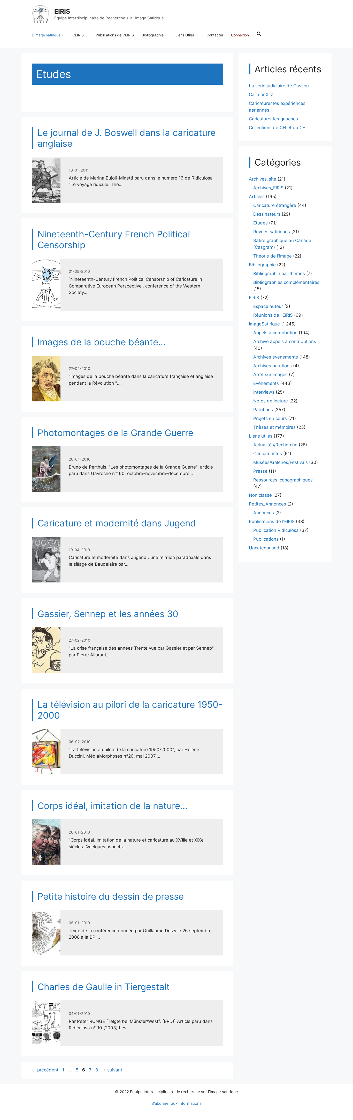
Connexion (240, 35)
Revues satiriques (271, 231)
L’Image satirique (46, 35)
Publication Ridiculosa (276, 530)
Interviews (263, 392)
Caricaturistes (267, 453)
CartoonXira (261, 94)
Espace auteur (268, 306)
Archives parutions (272, 365)
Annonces (263, 512)
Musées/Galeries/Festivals (280, 462)
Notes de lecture (270, 400)
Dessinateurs (266, 214)
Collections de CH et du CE (277, 127)
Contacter (214, 35)
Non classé (260, 495)
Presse (260, 471)
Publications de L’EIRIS (115, 35)
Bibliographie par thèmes (279, 273)
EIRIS (62, 11)
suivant (112, 1069)
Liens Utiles (185, 35)
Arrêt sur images (270, 374)
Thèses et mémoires (274, 427)
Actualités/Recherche (275, 444)
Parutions (263, 409)
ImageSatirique (264, 323)
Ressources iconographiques (283, 480)
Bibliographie (153, 35)
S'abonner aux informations (176, 1103)
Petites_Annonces (267, 504)
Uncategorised (264, 547)
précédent (45, 1069)
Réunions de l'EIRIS (273, 315)
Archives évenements (275, 357)
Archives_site (262, 179)
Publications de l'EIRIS (272, 521)
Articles (257, 196)
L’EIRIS (78, 35)
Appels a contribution (275, 332)
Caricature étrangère (274, 205)
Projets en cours (270, 418)
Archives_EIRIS (268, 187)
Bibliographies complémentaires (286, 282)
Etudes (260, 222)
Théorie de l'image (272, 256)
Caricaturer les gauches (273, 118)
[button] (259, 35)
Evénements (266, 383)
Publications (266, 539)
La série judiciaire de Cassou (279, 85)
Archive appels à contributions (284, 341)
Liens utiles (260, 436)
